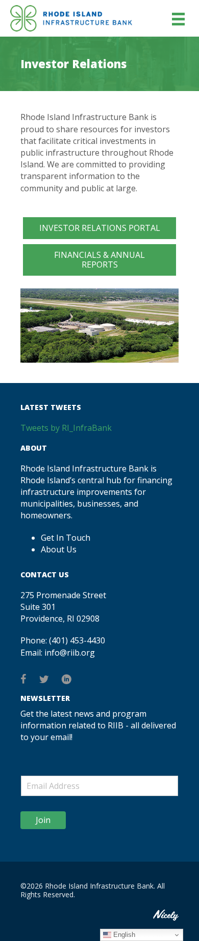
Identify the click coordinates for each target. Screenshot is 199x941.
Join (43, 820)
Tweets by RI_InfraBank (66, 427)
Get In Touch (65, 537)
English (123, 934)
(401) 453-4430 (77, 640)
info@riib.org (69, 652)
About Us (59, 549)
